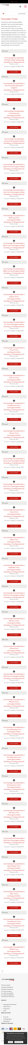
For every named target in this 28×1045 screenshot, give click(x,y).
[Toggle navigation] (25, 7)
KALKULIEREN (14, 72)
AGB (4, 1011)
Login (16, 1)
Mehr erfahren (18, 1042)
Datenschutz (6, 1006)
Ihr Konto (5, 1017)
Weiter (10, 1042)
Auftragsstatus (7, 1019)
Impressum (6, 1008)
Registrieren (12, 1)
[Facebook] (2, 971)
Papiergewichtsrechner (9, 1004)
